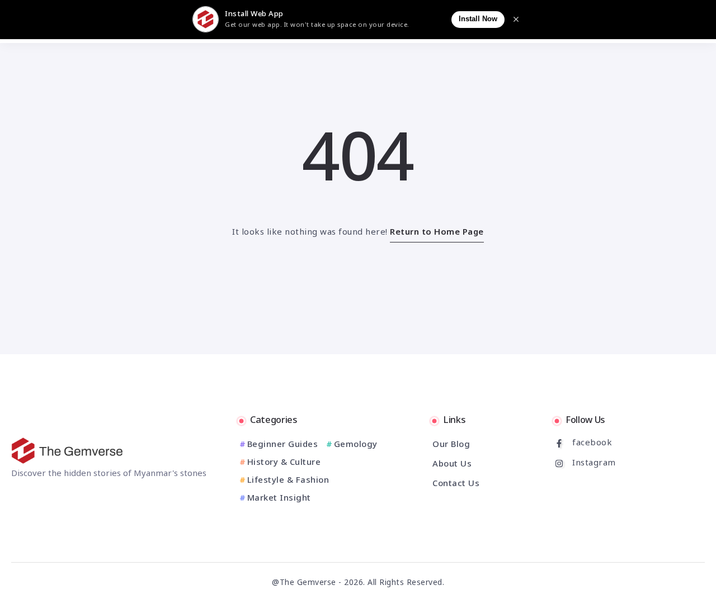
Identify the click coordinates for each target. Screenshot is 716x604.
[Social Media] (602, 443)
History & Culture (284, 462)
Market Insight (279, 498)
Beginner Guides (282, 445)
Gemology (356, 445)
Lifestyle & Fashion (288, 480)
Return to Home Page (437, 232)
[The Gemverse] (67, 450)
